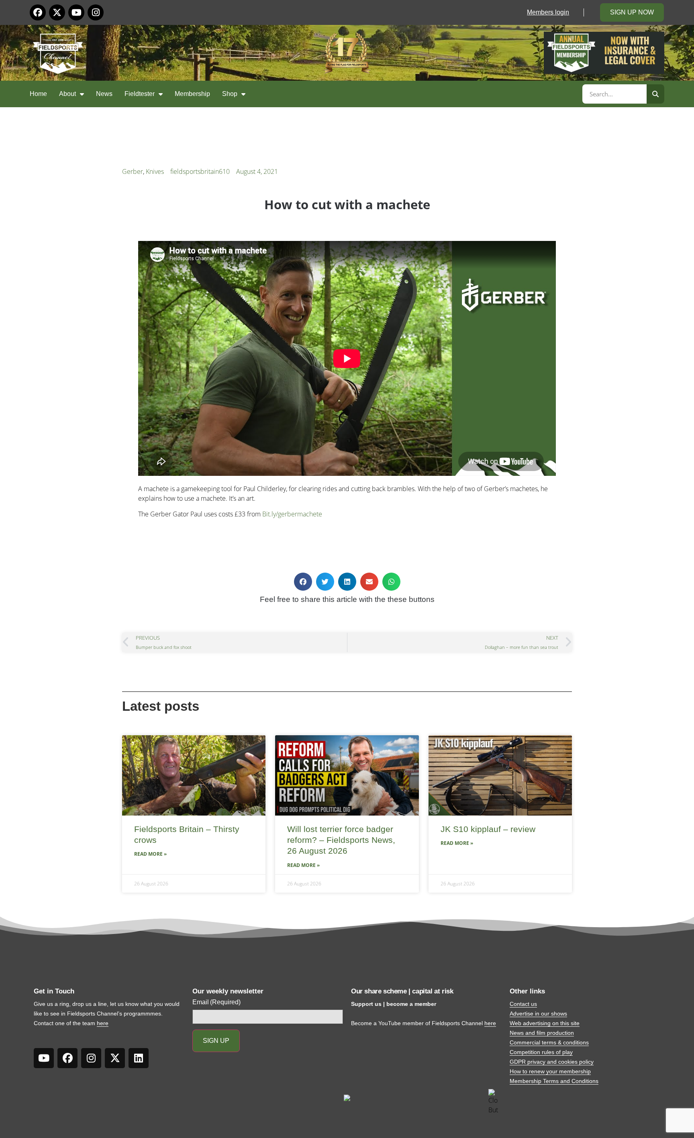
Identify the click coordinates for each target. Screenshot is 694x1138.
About (67, 93)
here (102, 1023)
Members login (548, 12)
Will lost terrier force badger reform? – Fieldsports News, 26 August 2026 (341, 840)
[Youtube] (76, 12)
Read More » (150, 853)
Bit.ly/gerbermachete (292, 514)
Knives (155, 171)
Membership (192, 93)
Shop (229, 93)
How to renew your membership (550, 1071)
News (104, 93)
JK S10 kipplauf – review (488, 829)
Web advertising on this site (545, 1023)
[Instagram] (96, 12)
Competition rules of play (541, 1052)
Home (38, 93)
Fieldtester (140, 93)
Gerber (132, 171)
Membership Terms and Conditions (554, 1081)
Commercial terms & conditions (549, 1042)
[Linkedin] (139, 1058)
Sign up (216, 1040)
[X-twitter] (57, 12)
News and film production (542, 1033)
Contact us (523, 1004)
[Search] (655, 94)
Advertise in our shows (538, 1013)
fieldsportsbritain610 (200, 171)
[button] (303, 582)
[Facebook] (38, 12)
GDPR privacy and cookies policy (552, 1061)
